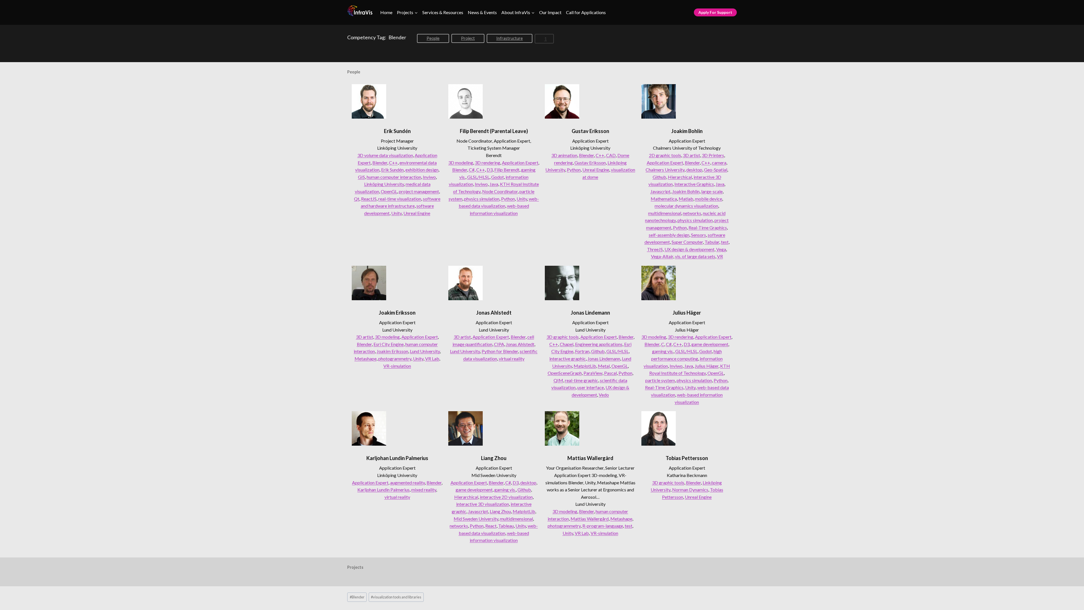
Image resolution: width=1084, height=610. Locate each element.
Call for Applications (586, 12)
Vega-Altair (662, 256)
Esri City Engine (388, 344)
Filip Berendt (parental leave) (494, 131)
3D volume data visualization (385, 155)
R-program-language (602, 525)
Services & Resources (442, 12)
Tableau (506, 525)
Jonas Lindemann (590, 313)
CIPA (499, 344)
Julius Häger (687, 313)
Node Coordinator (500, 191)
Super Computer (687, 242)
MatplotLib (585, 366)
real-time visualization (399, 198)
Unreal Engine (416, 213)
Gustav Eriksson (590, 131)
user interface (590, 387)
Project (468, 38)
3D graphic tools (563, 336)
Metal (604, 366)
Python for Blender (500, 351)
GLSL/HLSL (478, 177)
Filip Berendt (506, 169)
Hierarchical (680, 177)
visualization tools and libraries (396, 597)
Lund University (425, 351)
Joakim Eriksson (397, 313)
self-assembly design (669, 235)
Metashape (366, 358)
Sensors (698, 235)
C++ (393, 162)
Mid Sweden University (476, 518)
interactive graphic (567, 358)
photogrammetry (394, 358)
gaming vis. (663, 351)
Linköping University (384, 184)
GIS (361, 177)
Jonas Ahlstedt (494, 313)
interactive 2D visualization (506, 497)
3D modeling (460, 162)
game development (709, 344)
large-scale (712, 191)
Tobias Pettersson (687, 458)
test (725, 242)
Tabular (712, 242)
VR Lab (432, 358)
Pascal (610, 373)
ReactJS (369, 198)
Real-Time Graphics (708, 227)
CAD (611, 155)
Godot (497, 177)
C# (472, 169)
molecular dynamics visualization (686, 205)
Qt (356, 198)
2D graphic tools (665, 155)
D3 (490, 169)
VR (720, 256)
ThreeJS (655, 249)
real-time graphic (581, 380)
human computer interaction (394, 177)
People (433, 38)
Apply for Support (715, 12)
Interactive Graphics (694, 184)
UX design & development (689, 249)
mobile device (708, 198)
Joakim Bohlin (687, 131)
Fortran (582, 351)
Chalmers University (665, 169)
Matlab (686, 198)
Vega (721, 249)
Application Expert (520, 162)
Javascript (660, 191)
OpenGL (389, 191)
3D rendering (487, 162)
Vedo (604, 394)
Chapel (566, 344)
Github (659, 177)
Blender (379, 162)
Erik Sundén (397, 131)
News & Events (482, 12)
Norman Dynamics (690, 489)
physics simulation (481, 198)
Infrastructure (509, 38)
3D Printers (713, 155)
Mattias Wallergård (590, 458)
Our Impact (550, 12)
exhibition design (421, 169)
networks (692, 213)
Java (493, 184)
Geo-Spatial (715, 169)
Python (508, 198)
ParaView (592, 373)
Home (386, 12)
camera (719, 162)
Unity (396, 213)
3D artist (691, 155)
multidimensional (664, 213)
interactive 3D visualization (482, 504)
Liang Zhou (493, 458)
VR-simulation (397, 366)
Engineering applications (598, 344)
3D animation (564, 155)
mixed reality (423, 489)
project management (419, 191)
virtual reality (511, 358)
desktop (694, 169)
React (491, 525)
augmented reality (407, 482)
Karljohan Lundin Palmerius (397, 458)
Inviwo (429, 177)
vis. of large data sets (695, 256)
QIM (558, 380)
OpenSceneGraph (565, 373)
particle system (660, 380)
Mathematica (664, 198)
